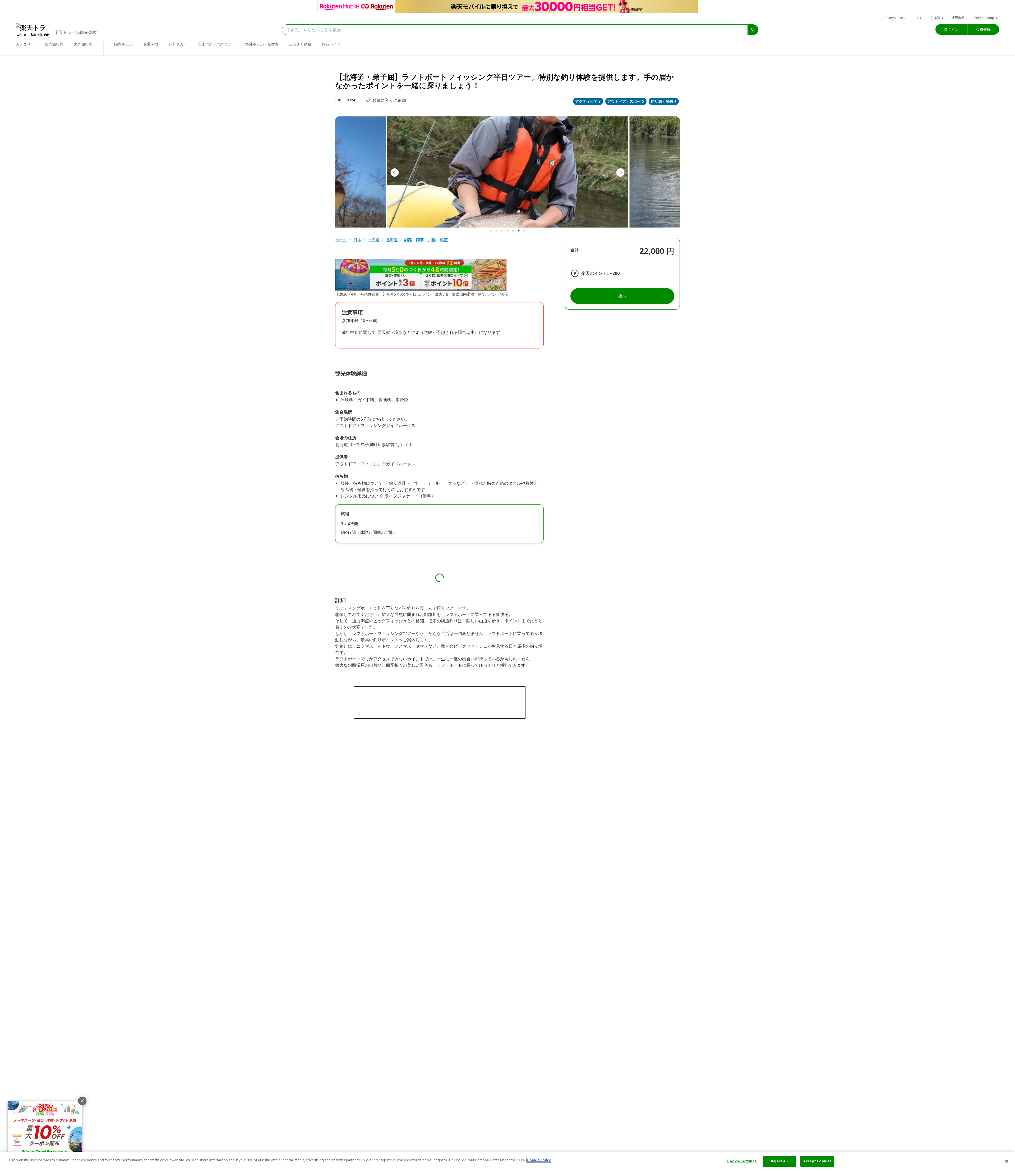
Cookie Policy (539, 1160)
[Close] (1006, 1161)
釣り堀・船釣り (664, 101)
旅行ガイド (331, 44)
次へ (622, 296)
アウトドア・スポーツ (625, 101)
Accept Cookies (817, 1161)
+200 (615, 273)
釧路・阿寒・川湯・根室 (426, 240)
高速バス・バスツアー (216, 44)
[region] (507, 1161)
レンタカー (178, 44)
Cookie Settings (741, 1161)
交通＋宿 (150, 44)
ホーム (341, 240)
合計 (574, 250)
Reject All (779, 1161)
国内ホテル (123, 44)
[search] (753, 29)
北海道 (374, 240)
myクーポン (897, 18)
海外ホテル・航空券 (262, 44)
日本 (357, 240)
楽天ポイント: (594, 273)
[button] (918, 18)
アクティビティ (588, 101)
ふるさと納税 (300, 44)
